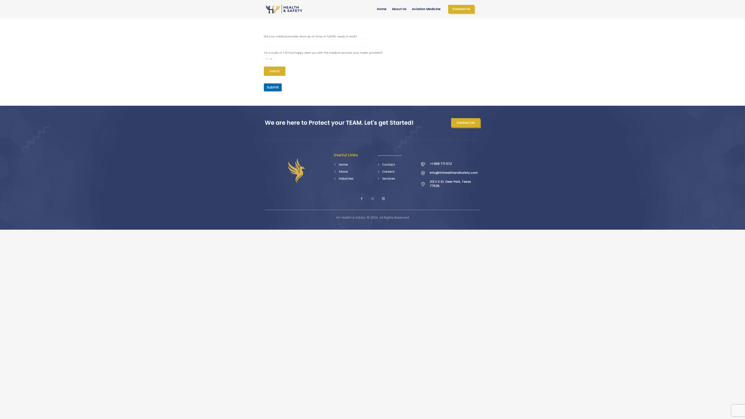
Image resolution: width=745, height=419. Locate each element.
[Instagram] (372, 198)
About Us (399, 9)
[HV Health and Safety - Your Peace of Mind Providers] (284, 9)
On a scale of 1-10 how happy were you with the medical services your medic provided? (323, 53)
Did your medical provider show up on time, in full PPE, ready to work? (310, 36)
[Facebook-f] (361, 198)
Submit (273, 87)
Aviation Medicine (426, 9)
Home (381, 9)
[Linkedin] (383, 198)
